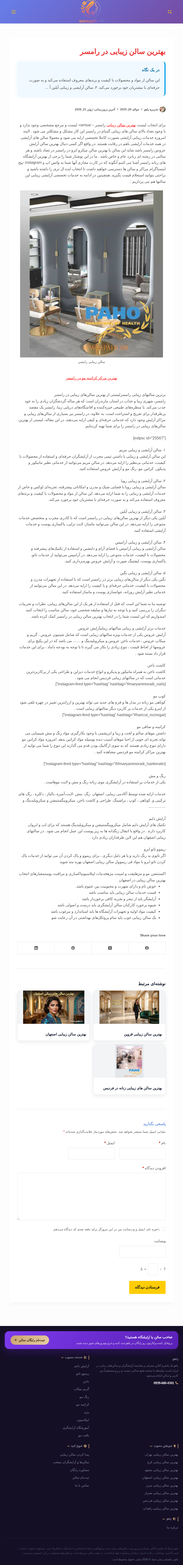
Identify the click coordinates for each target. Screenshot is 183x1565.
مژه (86, 1412)
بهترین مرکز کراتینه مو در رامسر (91, 378)
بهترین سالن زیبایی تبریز (162, 1485)
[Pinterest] (72, 948)
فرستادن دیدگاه (147, 1287)
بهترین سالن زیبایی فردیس (160, 1500)
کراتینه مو (82, 1404)
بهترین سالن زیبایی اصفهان (66, 1034)
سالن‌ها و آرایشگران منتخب (71, 1462)
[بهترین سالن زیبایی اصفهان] (54, 1007)
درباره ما (172, 1527)
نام (162, 1143)
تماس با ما (82, 1485)
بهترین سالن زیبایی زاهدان (160, 1508)
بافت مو (83, 1435)
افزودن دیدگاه (153, 1168)
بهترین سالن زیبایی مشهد (161, 1470)
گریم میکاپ (81, 1389)
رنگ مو (84, 1397)
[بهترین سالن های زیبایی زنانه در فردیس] (129, 1061)
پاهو (175, 1359)
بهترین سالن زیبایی (121, 125)
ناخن (86, 1381)
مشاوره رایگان (79, 1470)
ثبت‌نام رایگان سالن (32, 1340)
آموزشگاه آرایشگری (76, 1427)
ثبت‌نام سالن (80, 1477)
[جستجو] (170, 12)
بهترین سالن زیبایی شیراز (161, 1493)
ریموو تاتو (82, 1373)
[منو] (13, 12)
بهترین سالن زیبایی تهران (161, 1454)
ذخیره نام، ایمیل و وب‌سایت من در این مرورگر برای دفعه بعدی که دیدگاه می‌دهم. (106, 1229)
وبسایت (160, 1241)
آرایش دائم (81, 1366)
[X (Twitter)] (110, 948)
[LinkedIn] (35, 948)
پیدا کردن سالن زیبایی (74, 1454)
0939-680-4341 (164, 1383)
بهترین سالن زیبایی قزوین (143, 1034)
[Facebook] (146, 948)
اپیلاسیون (83, 1420)
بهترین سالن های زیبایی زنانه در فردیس (132, 1088)
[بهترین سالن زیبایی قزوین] (129, 1007)
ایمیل (109, 1143)
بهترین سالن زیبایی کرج (162, 1462)
